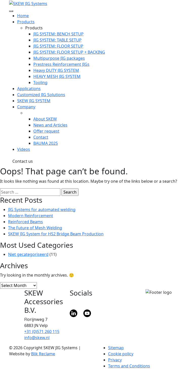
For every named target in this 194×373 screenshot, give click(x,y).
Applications (29, 88)
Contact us (22, 161)
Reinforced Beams (25, 221)
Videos (23, 149)
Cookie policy (120, 354)
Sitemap (116, 347)
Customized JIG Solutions (41, 94)
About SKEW (45, 119)
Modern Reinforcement (30, 215)
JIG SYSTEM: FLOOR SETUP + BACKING (69, 52)
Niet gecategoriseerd (28, 254)
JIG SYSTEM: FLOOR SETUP (58, 46)
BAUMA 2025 (45, 143)
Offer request (46, 131)
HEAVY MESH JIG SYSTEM (57, 76)
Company (26, 107)
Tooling (40, 82)
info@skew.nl (37, 337)
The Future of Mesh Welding (35, 228)
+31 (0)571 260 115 (41, 331)
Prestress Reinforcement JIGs (61, 64)
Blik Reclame (43, 354)
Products (26, 22)
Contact (40, 137)
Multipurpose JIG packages (59, 58)
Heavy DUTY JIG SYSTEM (56, 70)
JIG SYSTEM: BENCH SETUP (58, 34)
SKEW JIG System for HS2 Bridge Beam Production (56, 234)
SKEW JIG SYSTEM (34, 100)
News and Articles (50, 125)
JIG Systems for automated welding (42, 209)
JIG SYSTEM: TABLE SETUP (57, 40)
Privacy (115, 360)
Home (23, 15)
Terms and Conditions (129, 366)
